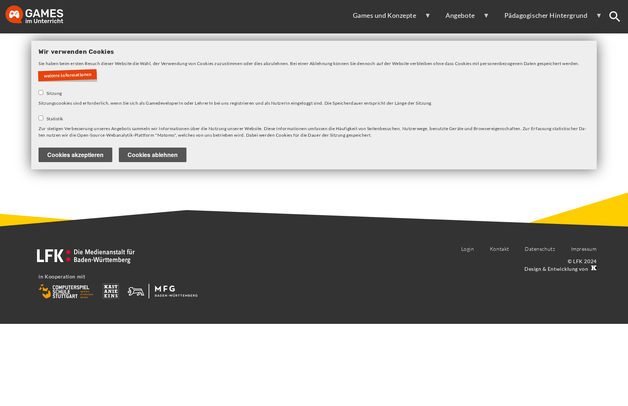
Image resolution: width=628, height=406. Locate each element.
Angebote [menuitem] (455, 18)
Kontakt (499, 249)
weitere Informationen (68, 75)
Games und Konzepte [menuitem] (379, 18)
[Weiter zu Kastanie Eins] (593, 269)
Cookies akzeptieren (75, 154)
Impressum (584, 249)
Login (467, 249)
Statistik (55, 118)
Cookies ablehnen (153, 154)
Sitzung (54, 93)
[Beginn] (41, 15)
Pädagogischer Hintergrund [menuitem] (541, 18)
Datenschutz (540, 249)
